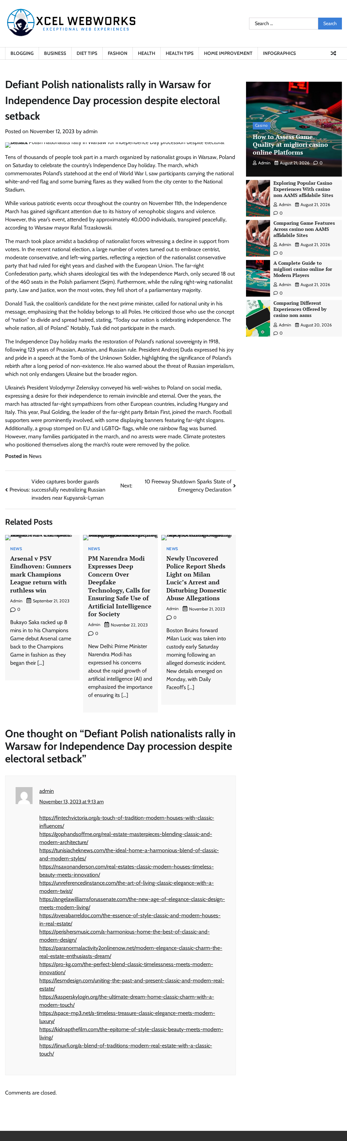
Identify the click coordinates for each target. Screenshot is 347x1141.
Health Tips (179, 53)
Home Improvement (228, 53)
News (35, 456)
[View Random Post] (333, 53)
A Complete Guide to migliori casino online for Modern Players (302, 269)
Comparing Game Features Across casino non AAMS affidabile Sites (304, 229)
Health (146, 53)
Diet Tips (87, 53)
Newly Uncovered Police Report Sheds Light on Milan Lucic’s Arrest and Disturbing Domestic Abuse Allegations (196, 578)
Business (55, 53)
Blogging (22, 53)
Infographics (279, 53)
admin (90, 131)
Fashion (117, 53)
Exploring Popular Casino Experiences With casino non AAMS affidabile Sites (303, 189)
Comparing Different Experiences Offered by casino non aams (299, 309)
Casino (261, 125)
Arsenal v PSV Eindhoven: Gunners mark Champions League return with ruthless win (40, 574)
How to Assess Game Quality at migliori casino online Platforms (290, 145)
